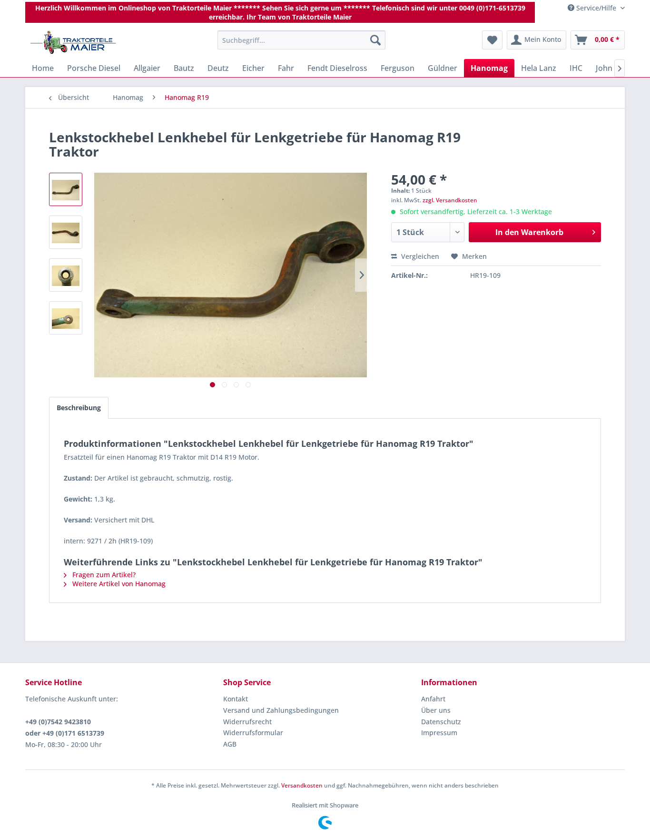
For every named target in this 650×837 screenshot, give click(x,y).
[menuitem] (301, 39)
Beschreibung (79, 407)
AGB (229, 743)
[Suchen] (375, 39)
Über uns (436, 710)
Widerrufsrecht (247, 721)
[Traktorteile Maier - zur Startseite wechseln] (73, 42)
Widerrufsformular (253, 732)
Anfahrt (433, 698)
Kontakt (235, 698)
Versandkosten (302, 785)
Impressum (439, 732)
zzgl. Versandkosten (450, 200)
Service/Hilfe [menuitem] (596, 7)
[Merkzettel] (492, 39)
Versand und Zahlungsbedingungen (281, 710)
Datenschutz (441, 721)
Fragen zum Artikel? (103, 574)
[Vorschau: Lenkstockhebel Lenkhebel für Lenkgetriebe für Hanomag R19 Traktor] (65, 189)
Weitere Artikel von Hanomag (118, 583)
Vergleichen (419, 256)
